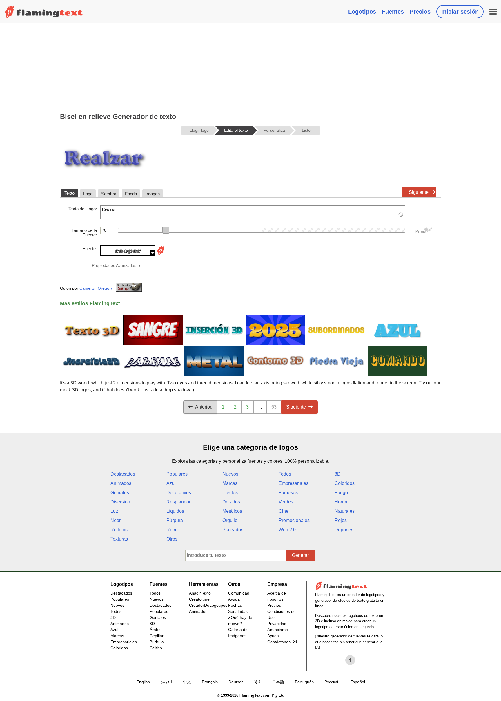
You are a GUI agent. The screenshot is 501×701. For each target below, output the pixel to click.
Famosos (288, 492)
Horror (341, 501)
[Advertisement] (250, 66)
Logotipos (362, 11)
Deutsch (236, 682)
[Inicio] (43, 11)
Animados (120, 483)
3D (338, 473)
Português (304, 682)
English (143, 682)
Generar (300, 555)
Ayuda (234, 599)
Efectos (230, 492)
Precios (420, 11)
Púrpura (174, 520)
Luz (114, 511)
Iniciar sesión (460, 11)
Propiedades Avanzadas (114, 265)
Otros (171, 538)
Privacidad (276, 623)
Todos (285, 473)
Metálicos (232, 511)
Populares (177, 473)
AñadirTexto (200, 593)
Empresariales (293, 483)
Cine (283, 511)
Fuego (341, 492)
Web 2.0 (287, 529)
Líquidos (175, 511)
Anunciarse (277, 629)
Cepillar (157, 635)
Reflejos (119, 529)
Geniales (119, 492)
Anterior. (203, 406)
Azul (171, 483)
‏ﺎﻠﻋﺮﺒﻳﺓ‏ (166, 682)
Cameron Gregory (96, 288)
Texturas (119, 538)
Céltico (156, 648)
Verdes (286, 501)
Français (210, 682)
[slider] (165, 230)
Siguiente (419, 192)
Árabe (155, 629)
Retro (172, 529)
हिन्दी (257, 682)
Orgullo (229, 520)
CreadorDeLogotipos (208, 605)
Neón (116, 520)
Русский (332, 682)
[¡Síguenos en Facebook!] (350, 660)
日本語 (278, 682)
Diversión (120, 501)
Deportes (344, 529)
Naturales (345, 511)
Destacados (122, 473)
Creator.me (199, 599)
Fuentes (393, 11)
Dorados (231, 501)
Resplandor (178, 501)
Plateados (232, 529)
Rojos (341, 520)
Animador (198, 611)
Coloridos (345, 483)
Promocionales (294, 520)
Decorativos (178, 492)
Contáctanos (279, 641)
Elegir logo (199, 130)
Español (357, 682)
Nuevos (230, 473)
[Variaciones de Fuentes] (160, 254)
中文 (187, 682)
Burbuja (157, 641)
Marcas (229, 483)
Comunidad (238, 593)
